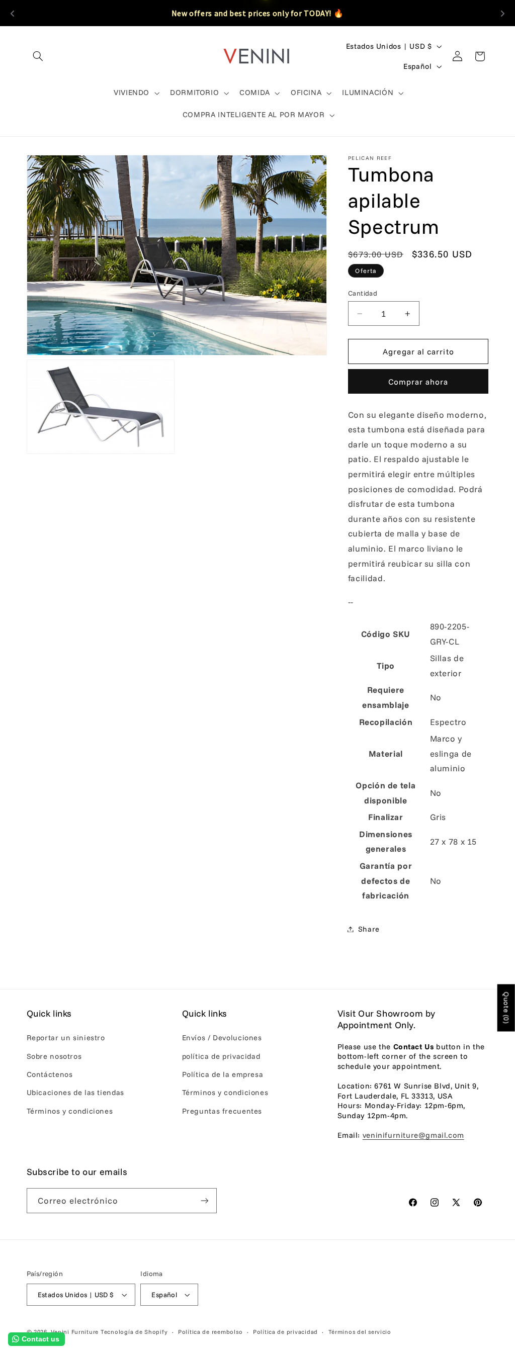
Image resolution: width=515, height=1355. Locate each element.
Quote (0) (506, 1007)
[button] (38, 56)
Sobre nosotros (54, 1056)
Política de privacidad (285, 1331)
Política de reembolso (210, 1331)
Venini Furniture (76, 1331)
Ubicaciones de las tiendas (75, 1092)
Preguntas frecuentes (222, 1111)
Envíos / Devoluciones (222, 1037)
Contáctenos (50, 1074)
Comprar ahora (418, 382)
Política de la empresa (223, 1074)
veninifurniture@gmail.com (413, 1135)
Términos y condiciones (70, 1111)
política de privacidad (221, 1056)
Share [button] (369, 929)
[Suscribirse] (204, 1200)
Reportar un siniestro (66, 1037)
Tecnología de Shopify (134, 1331)
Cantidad (362, 293)
